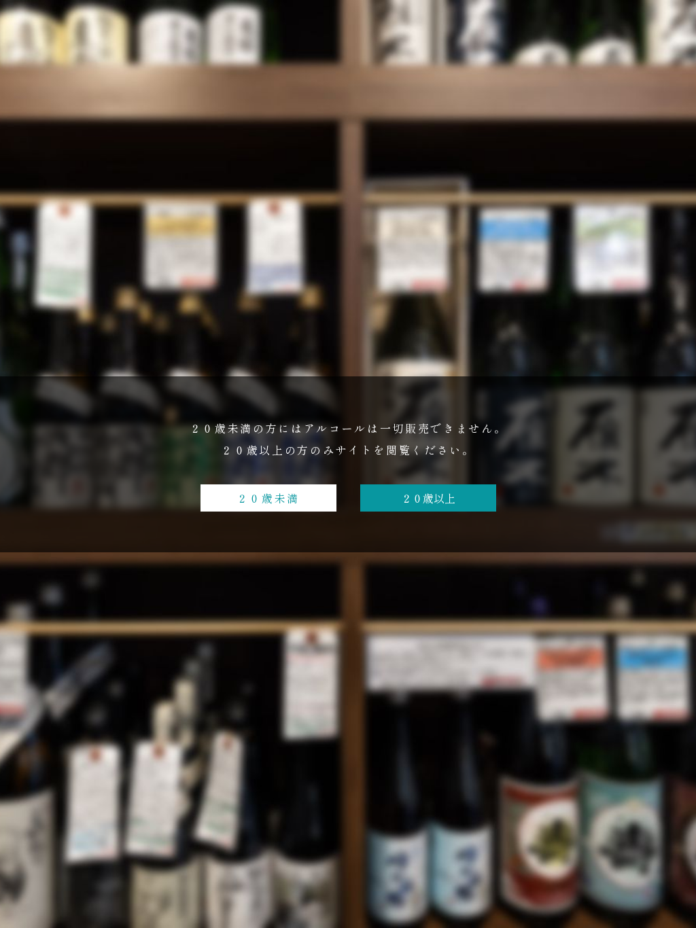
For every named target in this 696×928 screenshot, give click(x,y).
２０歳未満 (268, 498)
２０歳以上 (428, 498)
